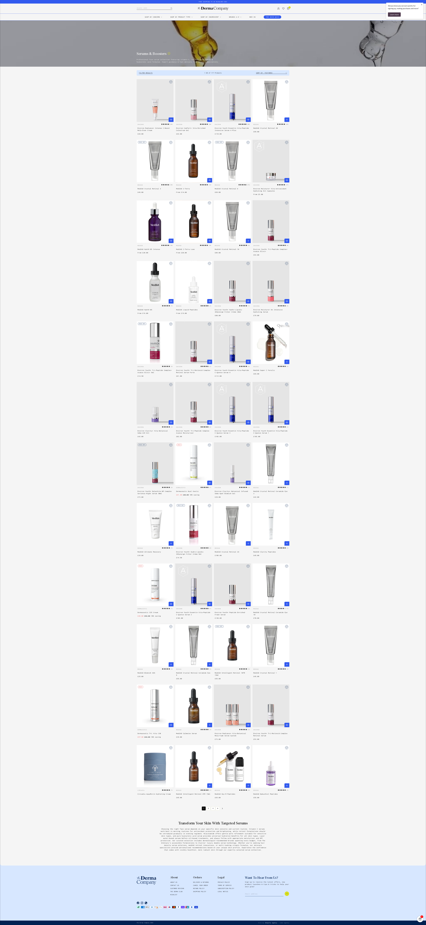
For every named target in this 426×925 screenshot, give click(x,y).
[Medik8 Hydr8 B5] (155, 282)
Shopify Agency (271, 922)
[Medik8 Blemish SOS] (155, 645)
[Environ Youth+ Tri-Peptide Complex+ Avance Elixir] (270, 221)
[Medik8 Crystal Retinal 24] (232, 524)
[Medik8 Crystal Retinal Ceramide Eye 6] (193, 645)
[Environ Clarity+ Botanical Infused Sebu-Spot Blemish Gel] (232, 463)
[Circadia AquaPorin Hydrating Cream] (155, 766)
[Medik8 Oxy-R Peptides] (232, 766)
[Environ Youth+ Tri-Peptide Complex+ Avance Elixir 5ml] (155, 342)
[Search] (169, 8)
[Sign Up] (286, 893)
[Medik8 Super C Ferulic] (270, 342)
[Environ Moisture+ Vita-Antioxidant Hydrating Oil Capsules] (270, 161)
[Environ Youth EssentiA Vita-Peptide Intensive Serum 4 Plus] (232, 100)
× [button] (421, 4)
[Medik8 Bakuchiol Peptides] (270, 766)
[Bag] (287, 9)
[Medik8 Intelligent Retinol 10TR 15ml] (232, 645)
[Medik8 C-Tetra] (193, 161)
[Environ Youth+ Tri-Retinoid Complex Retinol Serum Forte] (193, 342)
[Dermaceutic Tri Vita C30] (155, 706)
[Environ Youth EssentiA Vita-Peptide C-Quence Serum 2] (193, 584)
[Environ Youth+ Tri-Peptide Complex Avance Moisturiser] (193, 403)
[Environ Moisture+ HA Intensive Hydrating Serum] (270, 282)
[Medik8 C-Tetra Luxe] (193, 221)
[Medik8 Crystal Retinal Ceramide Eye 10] (270, 584)
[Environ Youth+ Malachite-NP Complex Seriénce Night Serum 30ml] (155, 463)
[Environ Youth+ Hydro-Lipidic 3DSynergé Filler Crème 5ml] (193, 524)
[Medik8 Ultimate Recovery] (155, 524)
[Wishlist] (282, 9)
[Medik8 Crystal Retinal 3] (155, 161)
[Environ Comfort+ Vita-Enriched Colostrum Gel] (193, 100)
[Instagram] (142, 903)
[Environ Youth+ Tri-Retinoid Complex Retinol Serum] (270, 706)
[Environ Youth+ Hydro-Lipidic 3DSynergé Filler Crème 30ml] (232, 282)
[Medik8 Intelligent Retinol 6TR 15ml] (193, 766)
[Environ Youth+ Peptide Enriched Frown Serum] (232, 584)
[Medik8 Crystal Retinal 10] (232, 221)
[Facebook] (138, 903)
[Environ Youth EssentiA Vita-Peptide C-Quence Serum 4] (232, 342)
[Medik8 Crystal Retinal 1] (270, 645)
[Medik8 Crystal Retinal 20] (270, 100)
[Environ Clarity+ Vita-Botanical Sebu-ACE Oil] (155, 403)
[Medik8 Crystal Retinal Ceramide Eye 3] (270, 463)
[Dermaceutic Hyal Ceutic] (193, 463)
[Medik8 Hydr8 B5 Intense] (155, 221)
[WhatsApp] (146, 903)
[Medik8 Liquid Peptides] (193, 282)
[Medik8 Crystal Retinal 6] (232, 161)
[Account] (278, 9)
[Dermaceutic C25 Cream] (155, 584)
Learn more (394, 14)
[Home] (213, 9)
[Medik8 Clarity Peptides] (270, 524)
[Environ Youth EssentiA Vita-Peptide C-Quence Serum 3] (232, 403)
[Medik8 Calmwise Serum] (193, 706)
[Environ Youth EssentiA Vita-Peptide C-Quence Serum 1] (270, 403)
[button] (167, 124)
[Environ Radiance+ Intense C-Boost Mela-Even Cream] (155, 100)
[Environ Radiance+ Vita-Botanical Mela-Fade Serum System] (232, 706)
